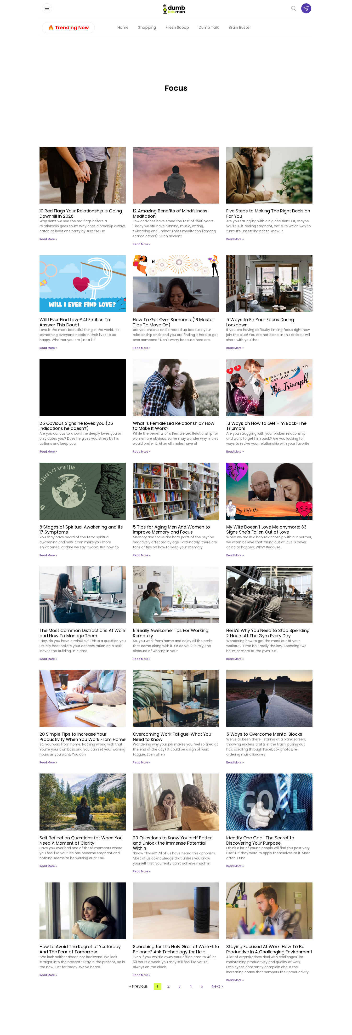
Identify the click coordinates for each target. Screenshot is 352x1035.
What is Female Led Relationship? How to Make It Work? (173, 426)
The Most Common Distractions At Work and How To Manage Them (82, 633)
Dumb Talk (209, 27)
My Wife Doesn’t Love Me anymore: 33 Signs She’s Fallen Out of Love (266, 529)
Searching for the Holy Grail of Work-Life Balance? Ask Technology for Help (176, 949)
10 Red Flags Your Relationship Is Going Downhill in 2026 (81, 213)
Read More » (48, 239)
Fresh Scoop (177, 27)
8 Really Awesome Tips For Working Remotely (170, 633)
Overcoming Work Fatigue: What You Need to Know (172, 736)
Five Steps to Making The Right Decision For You (268, 213)
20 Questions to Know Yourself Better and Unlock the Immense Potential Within (172, 843)
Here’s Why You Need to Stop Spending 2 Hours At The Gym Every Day (268, 633)
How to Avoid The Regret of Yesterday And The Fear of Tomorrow (80, 949)
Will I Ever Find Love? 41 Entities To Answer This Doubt (75, 322)
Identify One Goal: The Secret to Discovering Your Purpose (260, 840)
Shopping (147, 27)
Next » (217, 986)
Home (123, 27)
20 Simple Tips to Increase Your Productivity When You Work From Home (82, 736)
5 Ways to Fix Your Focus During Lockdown (260, 322)
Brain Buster (239, 27)
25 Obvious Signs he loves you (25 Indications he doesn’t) (76, 426)
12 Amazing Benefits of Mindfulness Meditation (170, 213)
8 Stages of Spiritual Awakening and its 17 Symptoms (81, 529)
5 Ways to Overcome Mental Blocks (264, 734)
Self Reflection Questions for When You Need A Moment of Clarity (81, 840)
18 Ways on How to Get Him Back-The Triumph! (266, 426)
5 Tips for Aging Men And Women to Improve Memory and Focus (171, 529)
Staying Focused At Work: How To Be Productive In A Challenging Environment (269, 949)
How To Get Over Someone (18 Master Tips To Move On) (173, 322)
